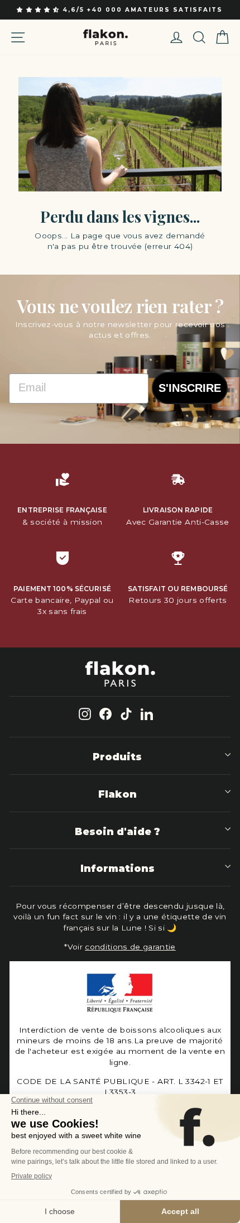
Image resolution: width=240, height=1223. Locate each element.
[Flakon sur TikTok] (126, 714)
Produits (117, 756)
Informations (117, 868)
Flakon (117, 794)
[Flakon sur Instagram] (85, 714)
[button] (39, 9)
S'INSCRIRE (190, 388)
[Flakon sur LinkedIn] (147, 714)
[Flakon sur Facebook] (105, 714)
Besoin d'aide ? (117, 831)
